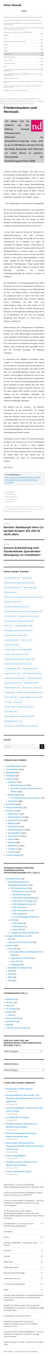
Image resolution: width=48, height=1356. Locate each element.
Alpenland (10, 999)
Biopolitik (10, 772)
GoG (10, 939)
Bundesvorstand (20, 894)
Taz (8, 702)
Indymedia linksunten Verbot (19, 659)
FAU (8, 626)
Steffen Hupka (7, 511)
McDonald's (11, 1021)
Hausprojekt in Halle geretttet (19, 1089)
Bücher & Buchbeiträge (9, 57)
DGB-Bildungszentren (22, 904)
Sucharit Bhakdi (16, 511)
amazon (9, 1002)
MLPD (11, 974)
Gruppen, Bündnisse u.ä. (16, 936)
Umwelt (11, 852)
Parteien (9, 945)
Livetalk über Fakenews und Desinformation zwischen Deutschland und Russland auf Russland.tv (23, 70)
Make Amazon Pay (15, 678)
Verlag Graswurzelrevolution (19, 707)
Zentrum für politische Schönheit (21, 726)
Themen (6, 44)
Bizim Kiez (30, 587)
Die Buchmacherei (28, 616)
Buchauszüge (14, 795)
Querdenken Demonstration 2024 (35, 509)
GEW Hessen (18, 926)
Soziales (11, 849)
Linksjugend (15, 964)
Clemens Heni (13, 602)
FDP (10, 971)
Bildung (11, 823)
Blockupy (11, 592)
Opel (8, 1024)
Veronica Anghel (13, 855)
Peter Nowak (12, 5)
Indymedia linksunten (16, 654)
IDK (33, 506)
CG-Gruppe (11, 1009)
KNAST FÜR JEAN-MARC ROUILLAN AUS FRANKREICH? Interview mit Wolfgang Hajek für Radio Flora (23, 74)
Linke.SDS (14, 961)
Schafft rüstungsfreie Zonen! (19, 1171)
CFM (10, 1015)
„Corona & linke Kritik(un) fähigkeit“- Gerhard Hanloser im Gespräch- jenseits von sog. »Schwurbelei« (23, 24)
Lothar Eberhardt (31, 673)
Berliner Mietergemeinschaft (19, 583)
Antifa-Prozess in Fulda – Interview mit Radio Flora (16, 90)
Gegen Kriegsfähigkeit (16, 1155)
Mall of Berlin (34, 678)
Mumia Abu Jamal (32, 688)
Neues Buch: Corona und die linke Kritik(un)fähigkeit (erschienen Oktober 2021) (23, 17)
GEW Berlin (18, 923)
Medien (11, 842)
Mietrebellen (12, 688)
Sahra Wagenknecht (31, 697)
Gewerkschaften (13, 879)
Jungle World (12, 669)
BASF (8, 1005)
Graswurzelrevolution (16, 635)
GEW (12, 920)
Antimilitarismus (11, 497)
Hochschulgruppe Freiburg (24, 917)
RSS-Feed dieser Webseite (20, 1083)
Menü (24, 11)
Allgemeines (13, 814)
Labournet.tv (12, 673)
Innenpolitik (10, 501)
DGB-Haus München (22, 910)
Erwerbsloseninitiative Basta (19, 621)
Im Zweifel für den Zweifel (17, 1117)
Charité (9, 1012)
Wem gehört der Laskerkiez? (19, 716)
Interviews (13, 801)
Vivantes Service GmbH (16, 1028)
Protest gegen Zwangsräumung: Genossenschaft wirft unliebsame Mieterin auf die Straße (25, 1146)
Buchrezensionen (18, 785)
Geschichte (11, 804)
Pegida (9, 692)
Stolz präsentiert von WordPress (26, 1352)
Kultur (11, 839)
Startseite (6, 35)
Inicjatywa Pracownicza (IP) (20, 942)
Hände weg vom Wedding (18, 649)
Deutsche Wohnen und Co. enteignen (24, 611)
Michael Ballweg (21, 509)
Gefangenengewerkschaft (18, 630)
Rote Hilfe (11, 697)
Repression (13, 845)
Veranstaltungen (8, 54)
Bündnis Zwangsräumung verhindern (23, 597)
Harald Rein (12, 640)
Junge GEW (17, 929)
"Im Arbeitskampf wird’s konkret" (25, 798)
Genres (5, 47)
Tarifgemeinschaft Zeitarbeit (23, 933)
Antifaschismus (11, 494)
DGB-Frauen (18, 907)
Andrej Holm (12, 578)
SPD (10, 980)
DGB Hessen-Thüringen (23, 901)
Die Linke (12, 948)
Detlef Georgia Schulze (17, 607)
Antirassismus (12, 769)
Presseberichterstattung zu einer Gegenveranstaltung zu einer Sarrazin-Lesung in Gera (24, 82)
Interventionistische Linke (18, 664)
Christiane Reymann (13, 506)
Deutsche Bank (12, 1018)
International (14, 836)
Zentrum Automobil (26, 511)
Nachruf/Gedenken (14, 807)
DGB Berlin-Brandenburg (24, 898)
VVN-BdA (11, 711)
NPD (10, 977)
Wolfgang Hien (13, 721)
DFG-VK (10, 616)
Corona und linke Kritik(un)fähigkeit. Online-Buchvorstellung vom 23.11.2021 (22, 20)
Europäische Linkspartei (19, 968)
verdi (18, 702)
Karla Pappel (30, 669)
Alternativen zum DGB (22, 891)
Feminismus (13, 826)
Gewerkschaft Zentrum (25, 506)
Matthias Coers (13, 683)
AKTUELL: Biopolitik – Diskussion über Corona (15, 41)
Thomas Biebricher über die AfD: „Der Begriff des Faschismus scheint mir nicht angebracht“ (24, 1098)
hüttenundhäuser (16, 830)
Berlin (27, 578)
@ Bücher (12, 782)
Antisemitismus (11, 499)
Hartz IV (26, 640)
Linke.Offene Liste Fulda (21, 958)
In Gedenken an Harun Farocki (11, 78)
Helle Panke (12, 645)
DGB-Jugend (18, 914)
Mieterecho (31, 683)
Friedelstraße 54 (23, 626)
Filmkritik (10, 776)
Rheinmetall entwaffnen (29, 692)
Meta (5, 66)
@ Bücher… (6, 50)
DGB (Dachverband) (19, 888)
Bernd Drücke (13, 587)
